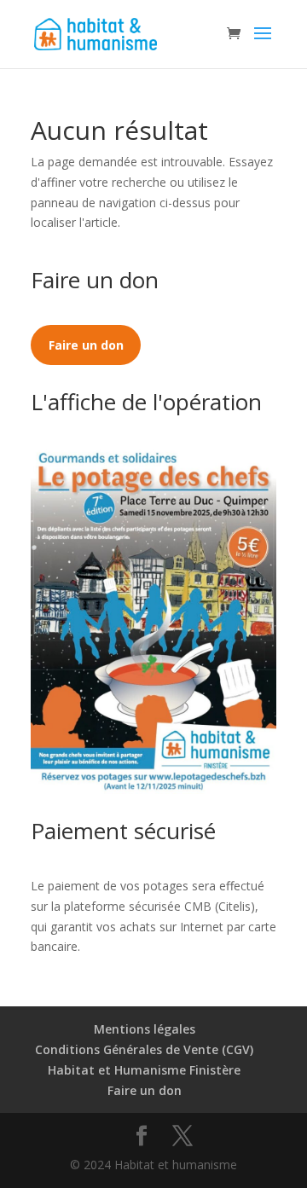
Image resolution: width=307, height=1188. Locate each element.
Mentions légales (144, 1029)
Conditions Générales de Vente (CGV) (144, 1049)
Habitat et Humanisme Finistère (144, 1070)
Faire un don (144, 1090)
